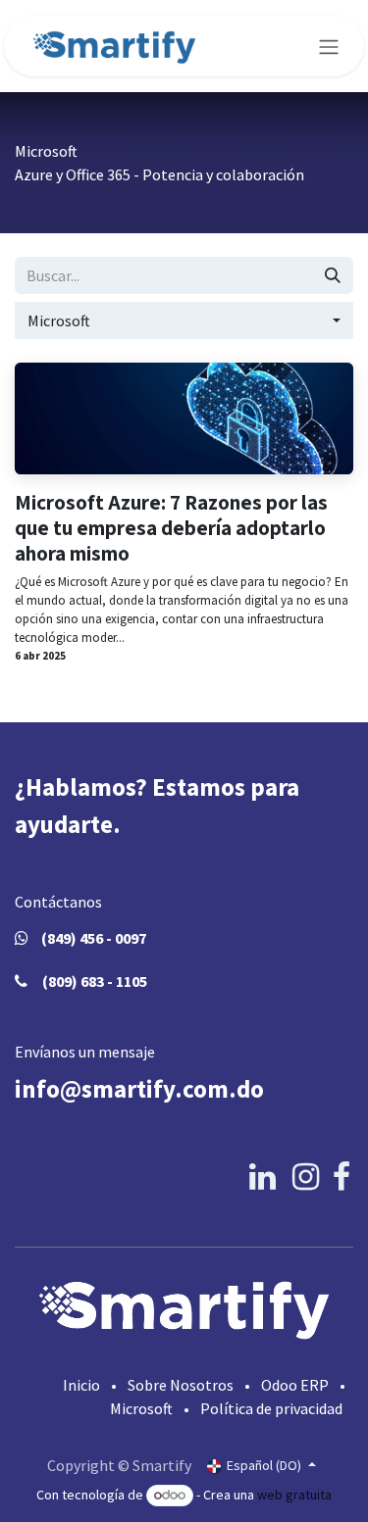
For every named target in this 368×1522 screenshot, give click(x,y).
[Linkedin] (262, 1177)
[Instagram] (306, 1177)
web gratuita (294, 1494)
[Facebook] (341, 1177)
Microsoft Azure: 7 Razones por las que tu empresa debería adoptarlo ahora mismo (171, 527)
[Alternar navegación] (328, 46)
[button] (184, 320)
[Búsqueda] (332, 275)
